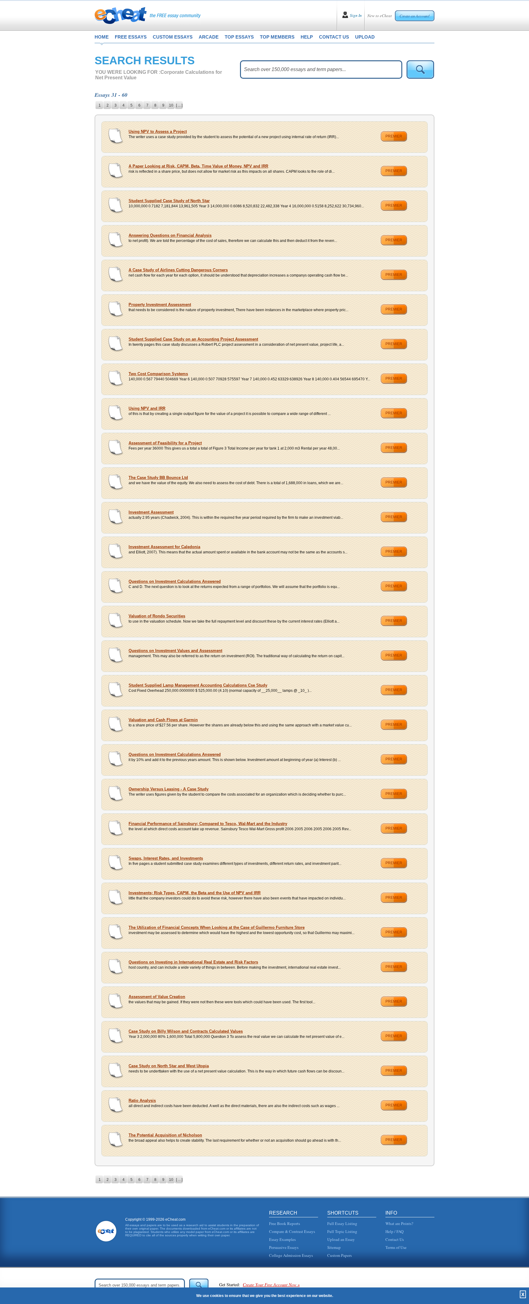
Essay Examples (282, 1239)
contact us (334, 37)
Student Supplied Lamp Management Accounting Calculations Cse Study (198, 685)
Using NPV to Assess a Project (158, 131)
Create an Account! (415, 16)
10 (171, 105)
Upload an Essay (341, 1239)
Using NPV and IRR (147, 408)
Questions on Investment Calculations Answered (175, 581)
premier (393, 136)
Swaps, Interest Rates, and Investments (166, 858)
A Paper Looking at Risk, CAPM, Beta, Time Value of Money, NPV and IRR (198, 166)
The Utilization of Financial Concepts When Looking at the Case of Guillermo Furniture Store (217, 927)
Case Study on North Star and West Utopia (169, 1066)
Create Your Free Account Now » (271, 1284)
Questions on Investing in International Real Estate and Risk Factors (193, 962)
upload (365, 37)
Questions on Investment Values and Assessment (175, 650)
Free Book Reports (284, 1223)
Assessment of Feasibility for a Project (165, 443)
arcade (209, 37)
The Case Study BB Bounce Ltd (158, 477)
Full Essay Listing (342, 1223)
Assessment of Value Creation (157, 996)
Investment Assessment (151, 512)
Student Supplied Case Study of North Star (169, 200)
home (102, 37)
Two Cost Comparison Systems (158, 373)
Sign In (356, 15)
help (307, 37)
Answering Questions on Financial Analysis (170, 235)
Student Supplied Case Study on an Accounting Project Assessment (193, 339)
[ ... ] (179, 105)
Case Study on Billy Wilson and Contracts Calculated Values (186, 1031)
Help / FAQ (394, 1231)
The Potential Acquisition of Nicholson (165, 1135)
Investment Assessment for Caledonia (164, 547)
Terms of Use (396, 1247)
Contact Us (394, 1239)
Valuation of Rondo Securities (157, 616)
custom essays (173, 37)
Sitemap (334, 1247)
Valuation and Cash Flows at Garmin (163, 720)
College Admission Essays (291, 1255)
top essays (239, 37)
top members (277, 37)
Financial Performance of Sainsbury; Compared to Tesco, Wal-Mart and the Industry (208, 823)
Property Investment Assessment (160, 304)
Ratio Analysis (142, 1100)
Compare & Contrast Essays (292, 1231)
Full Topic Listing (342, 1231)
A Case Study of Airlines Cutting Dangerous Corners (178, 270)
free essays (131, 37)
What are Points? (399, 1223)
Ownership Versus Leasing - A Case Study (168, 789)
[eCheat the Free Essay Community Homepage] (148, 15)
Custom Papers (339, 1255)
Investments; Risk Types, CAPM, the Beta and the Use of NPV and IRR (195, 893)
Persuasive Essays (283, 1247)
